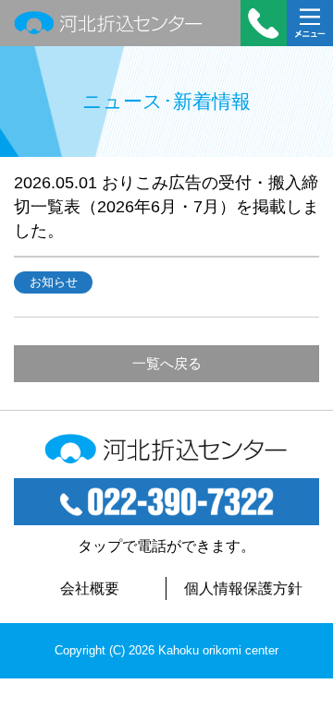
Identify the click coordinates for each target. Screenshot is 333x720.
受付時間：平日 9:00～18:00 (263, 23)
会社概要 (89, 588)
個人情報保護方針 (243, 588)
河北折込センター (109, 23)
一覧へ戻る (167, 363)
